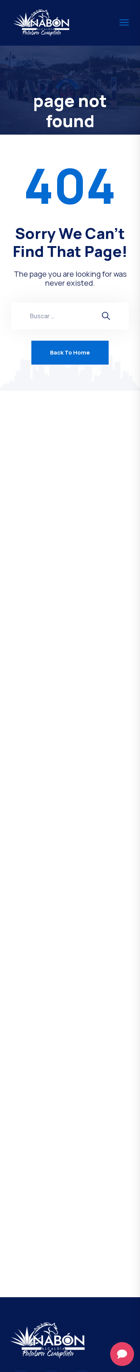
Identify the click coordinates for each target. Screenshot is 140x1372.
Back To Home (70, 352)
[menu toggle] (124, 22)
